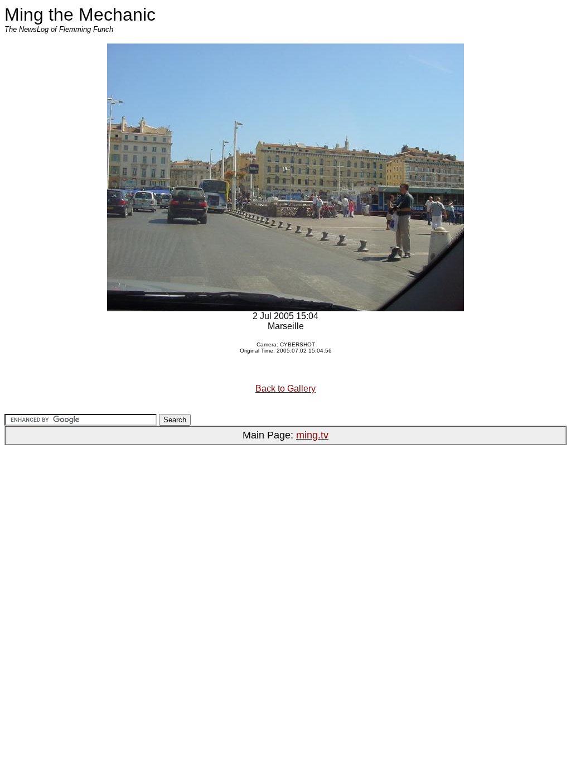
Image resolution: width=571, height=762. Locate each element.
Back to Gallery (285, 388)
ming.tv (312, 435)
